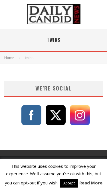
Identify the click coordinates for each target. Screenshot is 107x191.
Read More (90, 183)
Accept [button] (69, 183)
